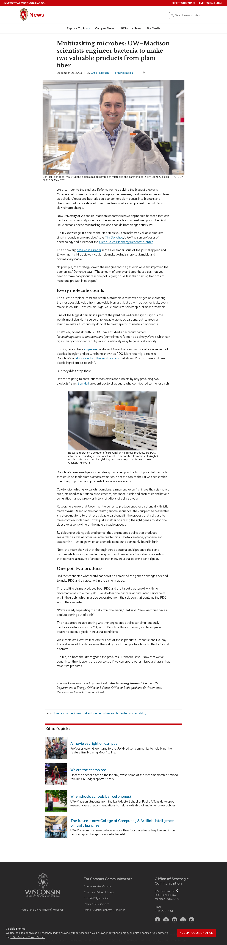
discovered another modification (97, 358)
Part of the (42, 910)
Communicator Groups (98, 886)
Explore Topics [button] (77, 28)
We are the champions (88, 770)
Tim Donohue (114, 237)
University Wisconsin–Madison (24, 3)
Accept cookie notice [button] (196, 933)
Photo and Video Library (99, 892)
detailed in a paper (89, 250)
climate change (63, 713)
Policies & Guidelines (96, 904)
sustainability (137, 713)
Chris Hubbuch (100, 73)
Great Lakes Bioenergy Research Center (126, 242)
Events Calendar (210, 3)
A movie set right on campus (93, 743)
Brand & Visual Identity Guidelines (104, 910)
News (36, 14)
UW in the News (130, 28)
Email (158, 907)
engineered (91, 349)
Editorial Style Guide (96, 898)
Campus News (105, 28)
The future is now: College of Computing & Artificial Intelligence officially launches (122, 823)
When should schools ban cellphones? (100, 796)
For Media (153, 28)
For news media (124, 73)
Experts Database (183, 3)
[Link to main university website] (42, 885)
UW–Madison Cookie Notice (27, 937)
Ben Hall (83, 383)
